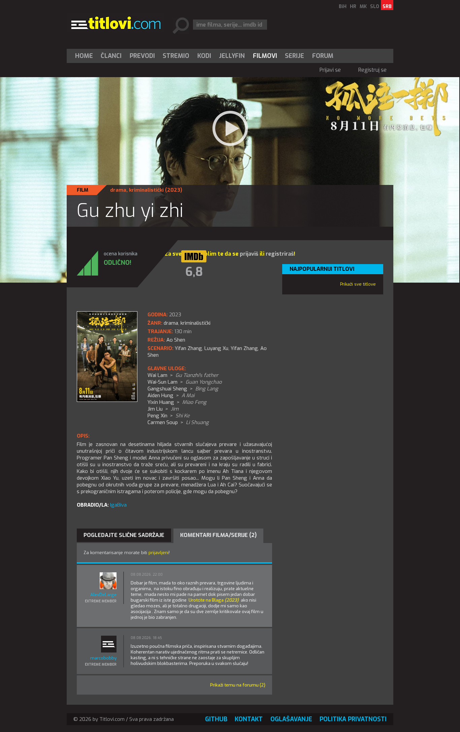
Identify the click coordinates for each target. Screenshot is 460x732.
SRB (387, 6)
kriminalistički (146, 190)
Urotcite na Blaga (214, 600)
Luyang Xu (216, 348)
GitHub (216, 719)
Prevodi (142, 56)
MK (363, 6)
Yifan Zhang (188, 348)
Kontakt (249, 719)
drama (118, 190)
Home (84, 56)
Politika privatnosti (353, 719)
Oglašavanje (291, 719)
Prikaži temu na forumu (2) (237, 685)
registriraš (280, 253)
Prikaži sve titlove (358, 284)
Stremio (176, 56)
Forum (322, 56)
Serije (294, 56)
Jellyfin (232, 56)
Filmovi (265, 56)
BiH (343, 6)
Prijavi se (330, 69)
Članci (111, 56)
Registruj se (372, 69)
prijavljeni (159, 552)
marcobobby (103, 658)
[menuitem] (85, 56)
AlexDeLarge (103, 595)
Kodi (204, 56)
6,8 (194, 272)
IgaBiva (118, 505)
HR (353, 6)
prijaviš (249, 253)
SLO (374, 6)
